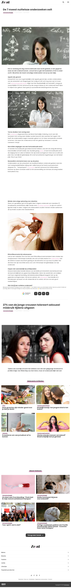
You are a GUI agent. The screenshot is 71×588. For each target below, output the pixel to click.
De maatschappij (8, 12)
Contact (50, 579)
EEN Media (66, 585)
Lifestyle (4, 566)
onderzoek (13, 134)
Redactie (21, 579)
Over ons (26, 579)
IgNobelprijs (43, 277)
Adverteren (31, 579)
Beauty (3, 556)
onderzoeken (55, 258)
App (47, 293)
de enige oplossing (43, 205)
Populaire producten (7, 570)
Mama (3, 552)
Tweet (39, 293)
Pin (43, 293)
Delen (35, 293)
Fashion (3, 559)
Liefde (3, 563)
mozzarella (30, 167)
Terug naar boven (34, 535)
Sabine (27, 12)
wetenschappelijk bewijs (18, 83)
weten (42, 151)
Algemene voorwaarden (41, 579)
